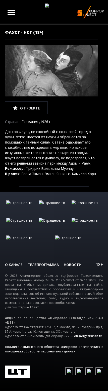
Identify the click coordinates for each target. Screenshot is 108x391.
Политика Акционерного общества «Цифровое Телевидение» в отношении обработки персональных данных (54, 349)
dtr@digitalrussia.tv (88, 336)
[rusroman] (29, 243)
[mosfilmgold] (21, 225)
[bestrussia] (54, 208)
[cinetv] (21, 208)
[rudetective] (86, 225)
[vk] (69, 371)
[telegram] (89, 371)
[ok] (79, 371)
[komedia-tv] (54, 225)
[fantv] (86, 208)
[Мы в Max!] (99, 371)
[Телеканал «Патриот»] (78, 243)
